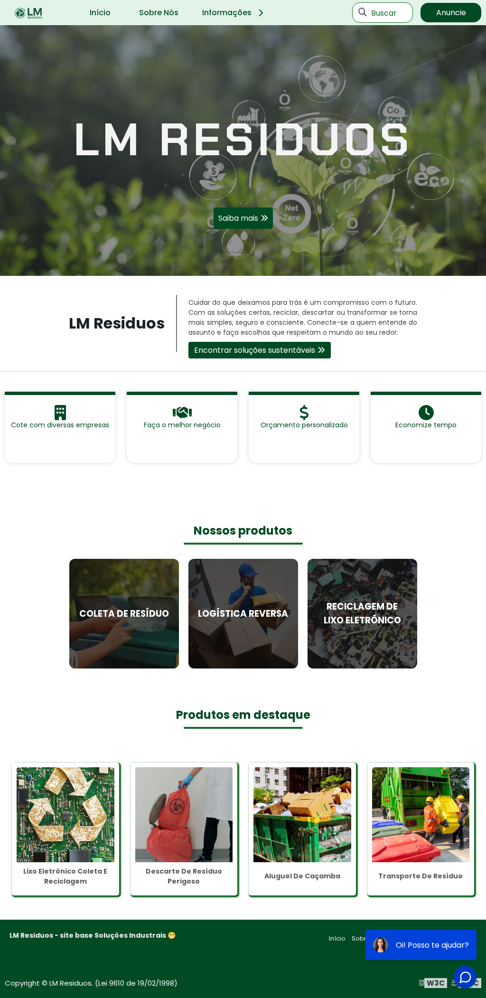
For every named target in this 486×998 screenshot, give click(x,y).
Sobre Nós (158, 12)
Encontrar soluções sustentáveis (254, 350)
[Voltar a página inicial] (28, 12)
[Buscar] (362, 13)
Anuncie (451, 12)
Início (100, 12)
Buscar (384, 12)
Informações (227, 12)
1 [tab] (243, 264)
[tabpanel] (243, 150)
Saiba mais (238, 218)
